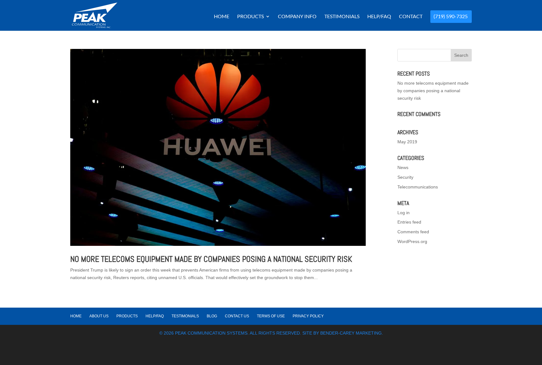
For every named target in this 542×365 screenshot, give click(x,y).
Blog (212, 316)
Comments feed (413, 231)
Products (250, 16)
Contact (410, 16)
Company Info (297, 16)
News (402, 167)
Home (221, 16)
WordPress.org (412, 241)
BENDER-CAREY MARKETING (351, 333)
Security (405, 177)
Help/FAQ (379, 16)
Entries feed (409, 222)
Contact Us (237, 316)
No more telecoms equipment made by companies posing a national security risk (211, 259)
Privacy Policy (308, 316)
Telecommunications (417, 186)
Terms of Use (271, 316)
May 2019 (407, 141)
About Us (99, 316)
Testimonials (341, 16)
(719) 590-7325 (450, 16)
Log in (403, 212)
